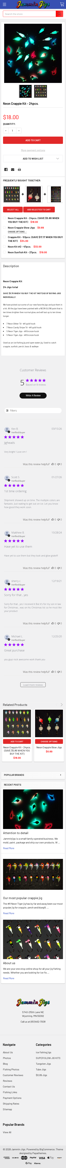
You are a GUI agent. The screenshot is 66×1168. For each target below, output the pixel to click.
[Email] (13, 169)
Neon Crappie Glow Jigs (49, 747)
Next (61, 705)
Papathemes (39, 1153)
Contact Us (9, 1086)
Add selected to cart (39, 209)
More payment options (33, 150)
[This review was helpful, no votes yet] (53, 464)
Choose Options (16, 231)
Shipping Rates (11, 1103)
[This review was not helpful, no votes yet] (58, 464)
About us (9, 963)
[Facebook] (6, 169)
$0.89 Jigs (41, 1075)
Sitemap (7, 1109)
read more (8, 848)
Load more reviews (33, 684)
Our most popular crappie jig (22, 898)
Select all (13, 209)
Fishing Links (10, 1092)
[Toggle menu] (4, 4)
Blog (5, 1063)
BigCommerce (47, 1149)
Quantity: (9, 123)
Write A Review (33, 395)
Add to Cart (17, 741)
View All (7, 1132)
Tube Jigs (41, 1069)
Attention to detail (15, 833)
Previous (57, 705)
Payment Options (12, 1097)
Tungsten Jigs (43, 1063)
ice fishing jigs (43, 1052)
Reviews (7, 1080)
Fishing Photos (11, 1069)
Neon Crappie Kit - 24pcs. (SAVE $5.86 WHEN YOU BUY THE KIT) (17, 750)
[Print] (19, 169)
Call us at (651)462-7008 (33, 1021)
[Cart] (62, 4)
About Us (8, 1052)
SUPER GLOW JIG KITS (48, 1057)
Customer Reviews (13, 1075)
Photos (7, 1057)
